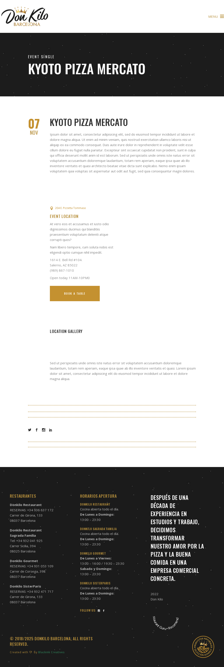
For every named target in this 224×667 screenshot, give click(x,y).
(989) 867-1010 (62, 270)
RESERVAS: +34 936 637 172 (31, 510)
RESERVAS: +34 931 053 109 (31, 566)
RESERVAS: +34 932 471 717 (31, 591)
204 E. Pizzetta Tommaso (70, 208)
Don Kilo (156, 599)
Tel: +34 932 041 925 (26, 540)
